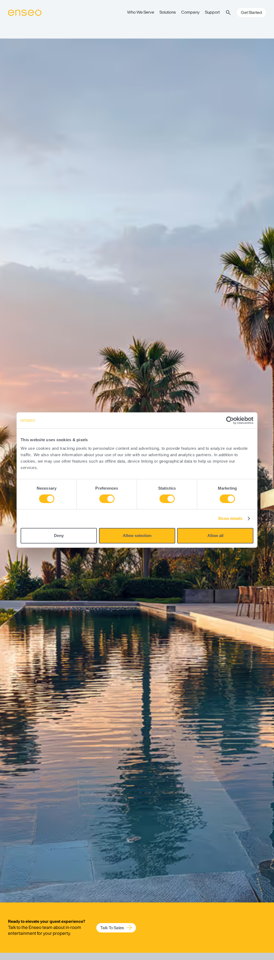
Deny (59, 535)
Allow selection (137, 535)
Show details (230, 518)
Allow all (215, 535)
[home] (24, 12)
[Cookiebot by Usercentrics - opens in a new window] (230, 420)
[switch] (107, 498)
